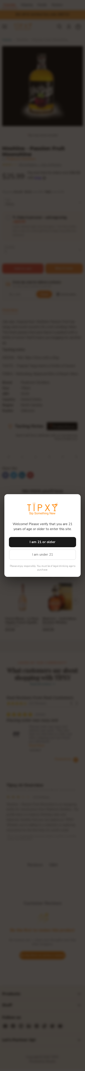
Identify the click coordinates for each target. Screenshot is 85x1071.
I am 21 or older (42, 542)
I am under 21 (42, 554)
